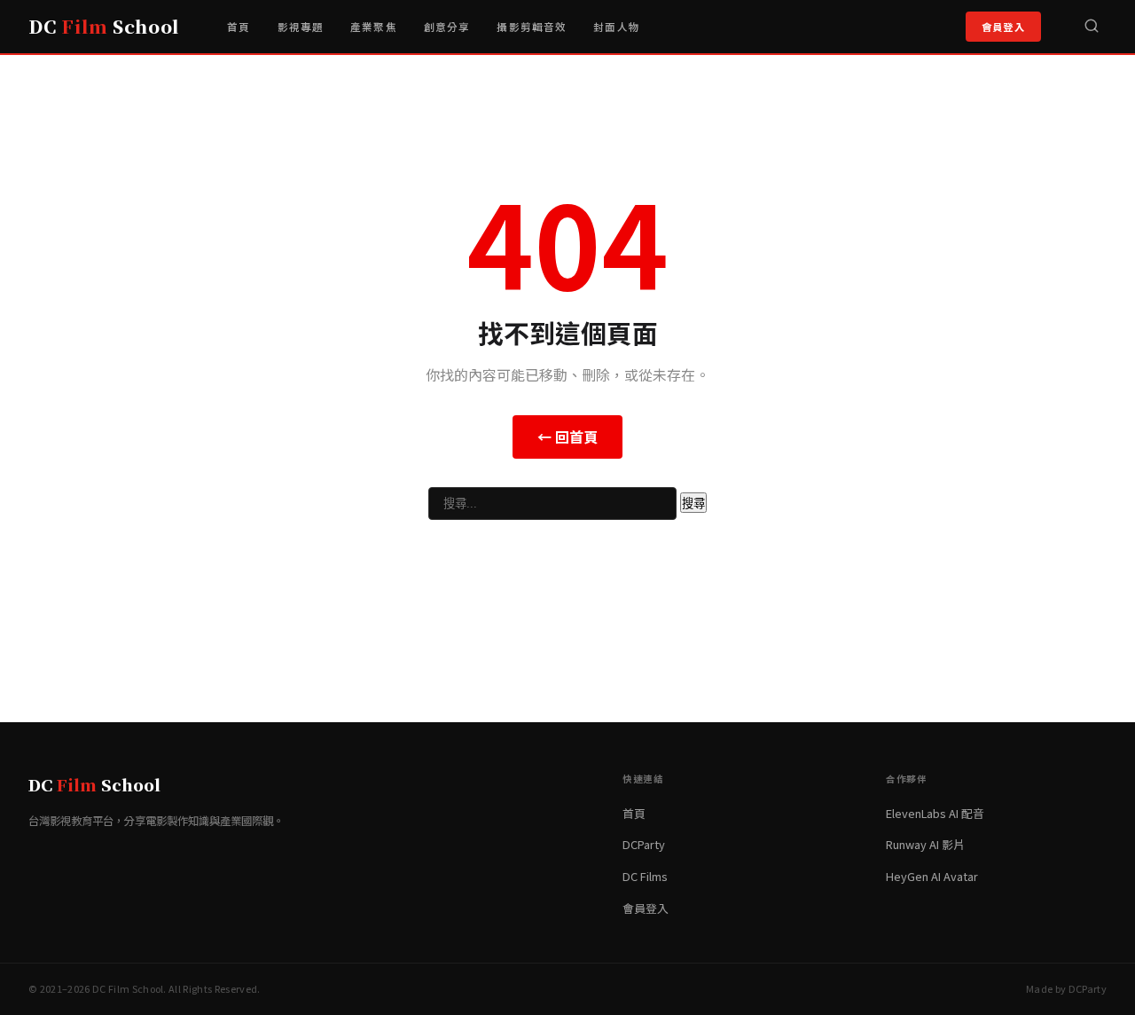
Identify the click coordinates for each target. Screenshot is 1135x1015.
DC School (103, 26)
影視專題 (301, 27)
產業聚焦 (373, 27)
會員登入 (1003, 27)
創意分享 (447, 27)
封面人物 (616, 27)
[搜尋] (1091, 27)
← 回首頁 (567, 436)
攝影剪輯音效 (532, 27)
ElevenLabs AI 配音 (935, 813)
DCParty (643, 844)
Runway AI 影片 (925, 844)
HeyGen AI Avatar (932, 876)
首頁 (238, 27)
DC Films (645, 876)
